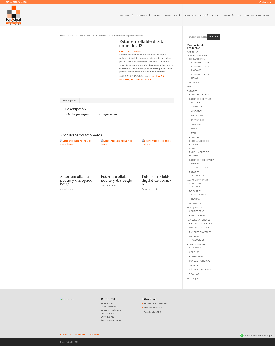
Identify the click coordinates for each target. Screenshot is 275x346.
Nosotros (80, 334)
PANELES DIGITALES (200, 232)
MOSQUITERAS (195, 207)
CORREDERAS (196, 211)
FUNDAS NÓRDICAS (199, 261)
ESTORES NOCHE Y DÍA (201, 160)
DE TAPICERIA (197, 59)
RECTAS (195, 199)
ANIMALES (104, 36)
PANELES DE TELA (199, 227)
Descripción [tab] (69, 100)
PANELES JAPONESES (165, 15)
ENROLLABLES (197, 215)
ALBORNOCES (196, 247)
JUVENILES (197, 124)
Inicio (62, 36)
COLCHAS (194, 252)
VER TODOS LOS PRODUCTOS (253, 15)
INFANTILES (197, 120)
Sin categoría (193, 278)
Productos (65, 334)
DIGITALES (195, 203)
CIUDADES (197, 111)
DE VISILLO (195, 82)
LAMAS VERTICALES (195, 15)
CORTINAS (124, 15)
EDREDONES (196, 256)
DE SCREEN (195, 191)
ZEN (193, 133)
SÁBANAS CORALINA (200, 269)
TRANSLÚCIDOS (199, 167)
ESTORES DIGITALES (87, 36)
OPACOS (195, 163)
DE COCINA (197, 115)
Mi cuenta (266, 2)
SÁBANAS (194, 265)
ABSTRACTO (198, 102)
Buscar (213, 37)
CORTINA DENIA (200, 62)
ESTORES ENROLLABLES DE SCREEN (199, 152)
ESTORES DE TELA (199, 94)
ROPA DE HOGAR (221, 15)
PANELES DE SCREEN (200, 223)
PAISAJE (195, 128)
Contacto (94, 334)
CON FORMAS (198, 194)
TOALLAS (194, 274)
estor (189, 86)
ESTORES (142, 15)
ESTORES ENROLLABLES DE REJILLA (199, 141)
